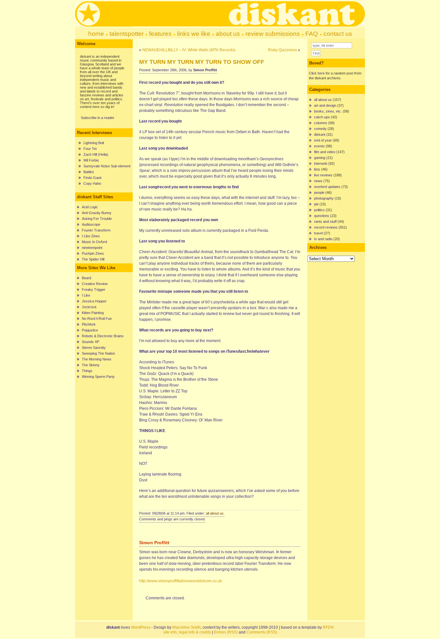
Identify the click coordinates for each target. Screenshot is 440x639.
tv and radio (323, 239)
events (319, 146)
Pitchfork (89, 324)
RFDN (328, 627)
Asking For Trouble (97, 219)
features (160, 33)
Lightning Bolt (93, 143)
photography (324, 198)
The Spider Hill (93, 259)
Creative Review (95, 284)
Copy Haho (92, 183)
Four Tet (90, 149)
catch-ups (322, 117)
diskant (319, 134)
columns (320, 123)
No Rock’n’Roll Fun (97, 318)
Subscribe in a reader (97, 118)
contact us (337, 33)
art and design (325, 105)
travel (318, 233)
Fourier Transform (96, 230)
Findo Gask (92, 178)
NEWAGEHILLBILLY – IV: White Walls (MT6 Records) (188, 50)
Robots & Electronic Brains (103, 336)
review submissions (272, 33)
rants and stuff (325, 221)
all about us (215, 513)
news (318, 181)
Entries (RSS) (226, 632)
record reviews (326, 227)
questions (321, 216)
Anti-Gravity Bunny (96, 213)
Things (87, 371)
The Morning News (96, 359)
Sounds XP (90, 342)
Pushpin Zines (93, 253)
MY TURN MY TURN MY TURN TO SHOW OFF (201, 62)
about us (228, 33)
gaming (319, 158)
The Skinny (91, 365)
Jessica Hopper (94, 301)
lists (317, 169)
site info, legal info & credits (187, 632)
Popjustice (90, 330)
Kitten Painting (93, 313)
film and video (324, 152)
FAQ (311, 33)
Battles (88, 172)
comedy (320, 129)
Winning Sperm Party (98, 376)
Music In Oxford (94, 242)
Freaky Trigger (93, 289)
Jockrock (89, 307)
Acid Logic (90, 207)
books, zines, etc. (328, 111)
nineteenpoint (92, 248)
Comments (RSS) (261, 632)
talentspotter (127, 33)
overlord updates (327, 187)
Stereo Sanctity (94, 347)
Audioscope (91, 224)
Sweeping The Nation (98, 353)
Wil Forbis (91, 160)
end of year (323, 140)
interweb (320, 163)
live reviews (323, 175)
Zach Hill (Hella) (95, 154)
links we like (193, 33)
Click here (317, 73)
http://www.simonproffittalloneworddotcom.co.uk (180, 581)
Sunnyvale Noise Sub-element (106, 166)
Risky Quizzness (282, 50)
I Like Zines (91, 236)
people (319, 192)
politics (319, 210)
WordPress (140, 627)
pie (316, 204)
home (96, 33)
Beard (86, 278)
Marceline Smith (186, 627)
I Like (86, 295)
